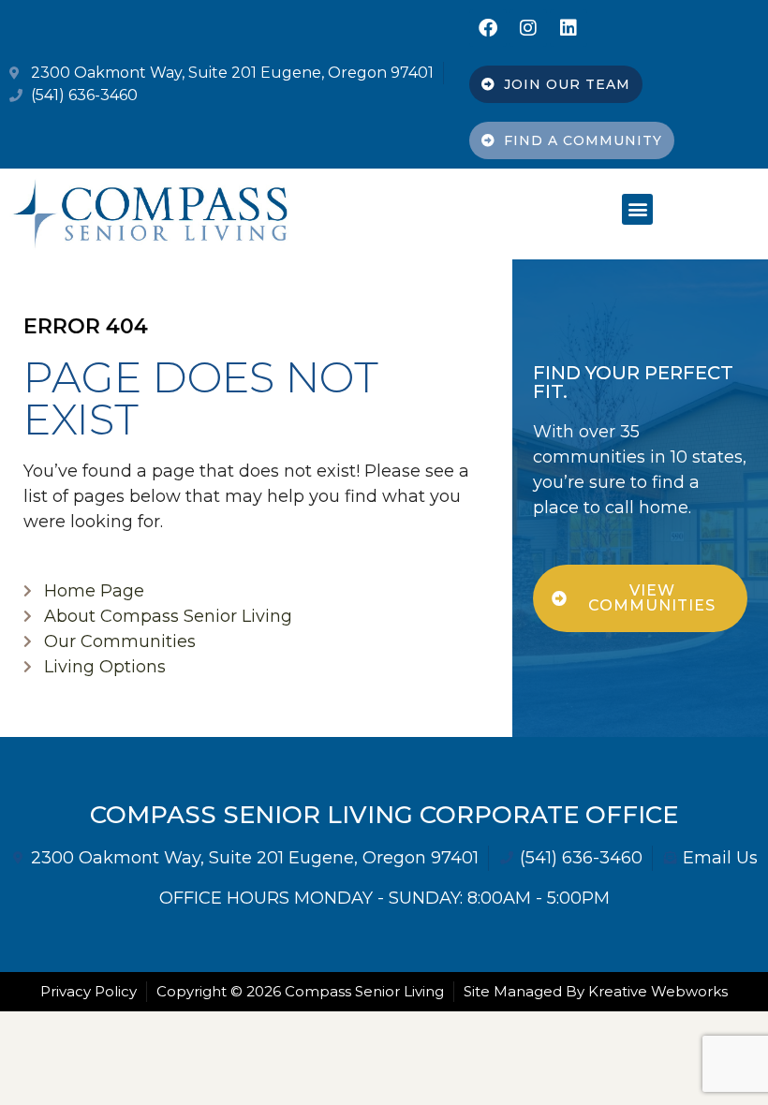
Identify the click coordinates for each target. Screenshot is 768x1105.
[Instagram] (528, 28)
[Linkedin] (568, 28)
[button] (637, 209)
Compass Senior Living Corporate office (384, 815)
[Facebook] (488, 28)
